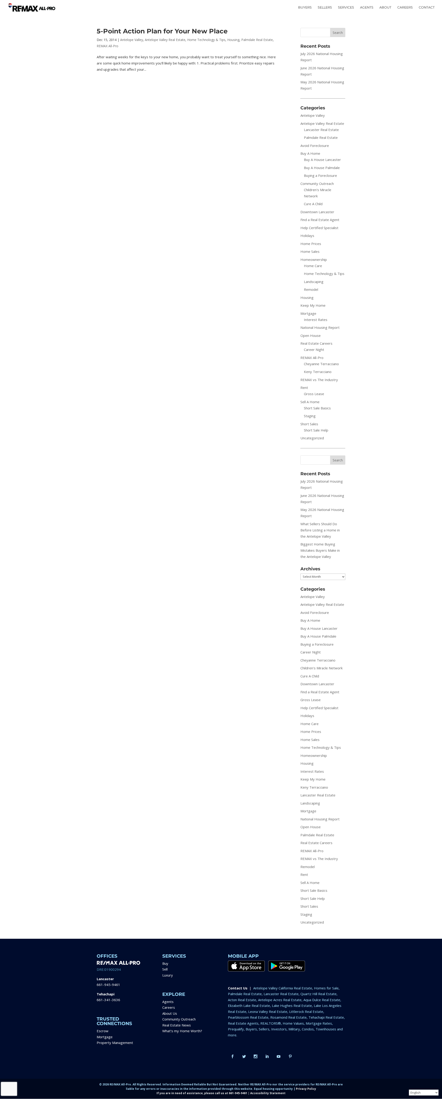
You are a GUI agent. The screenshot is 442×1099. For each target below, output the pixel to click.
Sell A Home (310, 401)
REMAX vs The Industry (319, 379)
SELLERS (325, 7)
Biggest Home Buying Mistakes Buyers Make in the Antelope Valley (320, 550)
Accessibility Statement (267, 1093)
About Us (169, 1013)
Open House (310, 335)
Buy (165, 963)
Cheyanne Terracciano (321, 363)
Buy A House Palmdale (322, 167)
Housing (233, 40)
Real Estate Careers (316, 343)
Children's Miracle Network (321, 668)
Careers (168, 1007)
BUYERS (305, 7)
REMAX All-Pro (107, 46)
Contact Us (237, 988)
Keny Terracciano (318, 371)
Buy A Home (310, 153)
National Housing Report (320, 327)
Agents (168, 1001)
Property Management (115, 1042)
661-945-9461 (108, 984)
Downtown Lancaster (317, 212)
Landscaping (313, 281)
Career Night (314, 349)
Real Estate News (176, 1025)
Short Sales (309, 424)
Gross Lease (314, 393)
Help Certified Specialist (319, 227)
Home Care (313, 265)
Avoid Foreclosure (314, 145)
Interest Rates (315, 319)
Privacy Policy (306, 1089)
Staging (310, 416)
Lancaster (105, 979)
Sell (165, 969)
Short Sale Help (316, 430)
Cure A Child (313, 203)
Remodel (311, 289)
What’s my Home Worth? (182, 1031)
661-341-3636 (108, 999)
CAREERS (405, 7)
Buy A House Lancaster (322, 159)
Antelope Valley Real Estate (165, 40)
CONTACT (427, 7)
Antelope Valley (131, 40)
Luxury (167, 975)
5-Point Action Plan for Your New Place (162, 31)
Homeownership (313, 259)
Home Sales (310, 251)
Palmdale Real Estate (257, 40)
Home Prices (310, 243)
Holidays (307, 235)
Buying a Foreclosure (320, 175)
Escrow (102, 1031)
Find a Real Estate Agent (319, 219)
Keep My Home (313, 305)
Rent (304, 387)
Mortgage (308, 313)
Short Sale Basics (317, 408)
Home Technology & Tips (206, 40)
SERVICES (346, 7)
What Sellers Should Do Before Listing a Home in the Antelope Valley (320, 530)
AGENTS (366, 7)
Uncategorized (312, 438)
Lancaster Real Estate (321, 129)
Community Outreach (317, 183)
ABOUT (385, 7)
